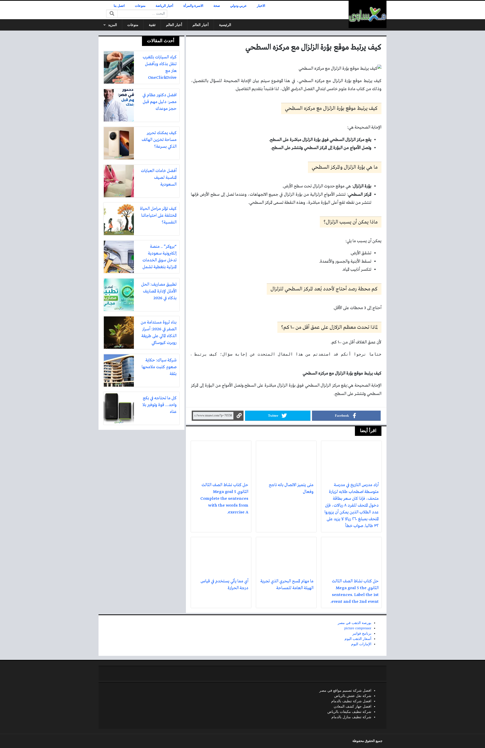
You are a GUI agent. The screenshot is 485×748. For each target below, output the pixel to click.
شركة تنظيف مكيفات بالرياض (349, 712)
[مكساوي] (367, 14)
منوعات (140, 6)
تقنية (152, 25)
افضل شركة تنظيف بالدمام (351, 701)
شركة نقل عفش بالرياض (352, 696)
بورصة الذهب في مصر (354, 623)
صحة (216, 6)
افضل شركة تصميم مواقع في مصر (345, 690)
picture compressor (357, 628)
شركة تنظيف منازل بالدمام (351, 717)
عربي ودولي (238, 6)
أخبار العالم (200, 25)
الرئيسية (225, 25)
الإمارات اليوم (361, 644)
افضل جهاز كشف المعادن (352, 706)
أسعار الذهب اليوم (358, 639)
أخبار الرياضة (164, 6)
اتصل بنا (119, 6)
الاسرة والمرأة (193, 6)
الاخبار (261, 6)
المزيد (112, 25)
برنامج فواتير (361, 633)
